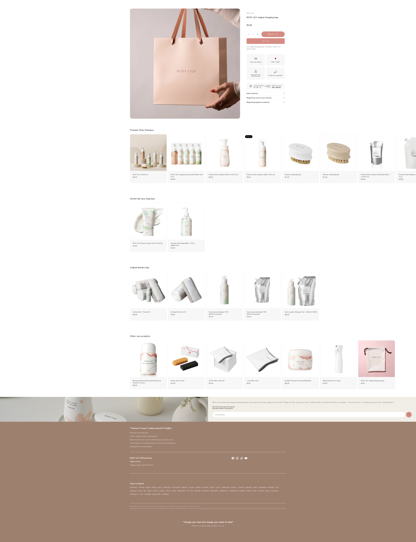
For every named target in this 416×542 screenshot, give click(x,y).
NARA (174, 491)
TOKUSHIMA (233, 491)
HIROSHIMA (214, 491)
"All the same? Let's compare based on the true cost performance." (153, 443)
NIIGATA (233, 487)
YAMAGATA (167, 487)
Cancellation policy (181, 506)
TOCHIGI (191, 487)
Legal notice (171, 506)
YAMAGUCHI (223, 491)
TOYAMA (241, 487)
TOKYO (217, 487)
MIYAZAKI (148, 494)
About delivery (252, 93)
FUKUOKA (261, 491)
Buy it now (265, 41)
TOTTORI (190, 491)
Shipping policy (162, 506)
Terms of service (152, 506)
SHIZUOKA (133, 491)
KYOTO (155, 491)
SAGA (268, 491)
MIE (144, 491)
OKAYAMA (205, 491)
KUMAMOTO (134, 494)
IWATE (148, 487)
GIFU (277, 487)
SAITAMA (205, 487)
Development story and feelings (141, 446)
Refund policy (134, 506)
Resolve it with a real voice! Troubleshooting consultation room (151, 440)
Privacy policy (143, 506)
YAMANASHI (262, 487)
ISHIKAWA (248, 487)
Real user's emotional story (139, 433)
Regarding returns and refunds (259, 97)
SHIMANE (197, 491)
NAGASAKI (274, 491)
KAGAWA (242, 491)
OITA (141, 494)
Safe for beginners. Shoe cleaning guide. (143, 436)
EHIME (248, 491)
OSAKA (161, 491)
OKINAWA (165, 494)
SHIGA (149, 491)
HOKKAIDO (133, 487)
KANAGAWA (226, 487)
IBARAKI (184, 487)
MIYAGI (154, 487)
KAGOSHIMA (156, 494)
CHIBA (212, 487)
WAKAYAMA (181, 491)
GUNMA (198, 487)
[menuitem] (173, 4)
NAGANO (271, 487)
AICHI (140, 491)
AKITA (160, 487)
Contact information (193, 506)
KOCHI (254, 491)
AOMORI (142, 487)
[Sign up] (409, 414)
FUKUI (255, 487)
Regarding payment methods (258, 102)
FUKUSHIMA (176, 487)
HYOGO (168, 491)
